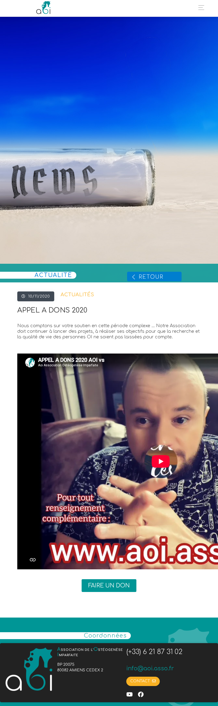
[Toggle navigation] (200, 7)
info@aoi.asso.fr (150, 668)
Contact (141, 681)
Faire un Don (109, 585)
